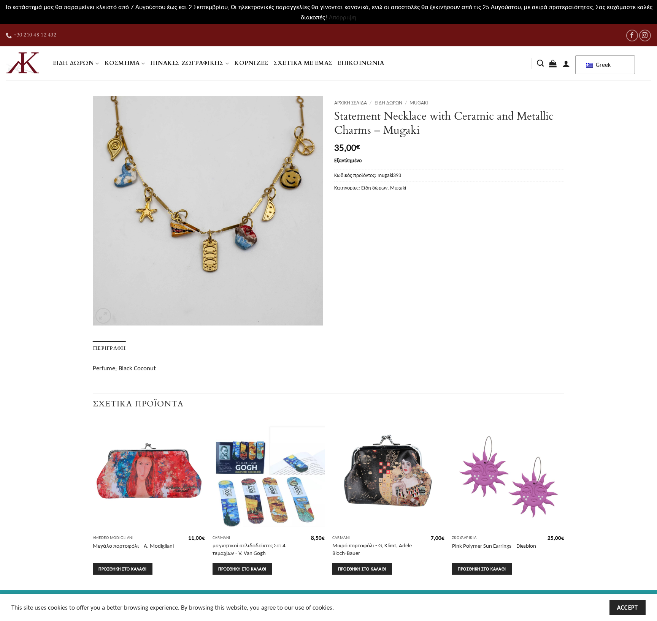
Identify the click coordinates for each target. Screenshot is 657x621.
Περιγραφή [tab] (109, 348)
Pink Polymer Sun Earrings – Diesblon (494, 545)
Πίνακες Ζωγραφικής (187, 63)
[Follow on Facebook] (632, 35)
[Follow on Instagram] (645, 35)
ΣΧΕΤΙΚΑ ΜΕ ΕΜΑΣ (303, 63)
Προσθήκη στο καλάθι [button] (122, 569)
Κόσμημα (122, 63)
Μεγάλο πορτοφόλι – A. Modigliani (133, 545)
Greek (602, 64)
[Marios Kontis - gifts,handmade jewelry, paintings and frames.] (23, 63)
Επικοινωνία (361, 63)
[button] (553, 63)
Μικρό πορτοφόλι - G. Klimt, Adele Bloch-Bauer (372, 549)
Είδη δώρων (73, 63)
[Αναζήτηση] (540, 63)
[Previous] (93, 503)
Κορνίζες (251, 63)
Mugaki (418, 102)
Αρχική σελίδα (350, 102)
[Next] (564, 503)
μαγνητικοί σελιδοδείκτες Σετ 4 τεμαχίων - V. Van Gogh (249, 549)
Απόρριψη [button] (342, 17)
